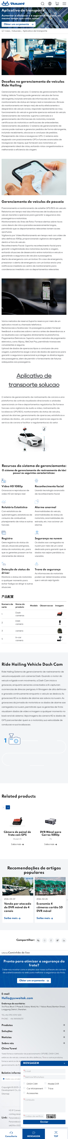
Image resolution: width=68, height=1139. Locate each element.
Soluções (16, 31)
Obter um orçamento (16, 24)
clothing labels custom (18, 1114)
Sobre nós (8, 1043)
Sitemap (5, 1094)
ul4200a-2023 (15, 1125)
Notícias (7, 1037)
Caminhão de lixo (19, 953)
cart (57, 3)
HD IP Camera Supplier (19, 1110)
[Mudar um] (51, 1116)
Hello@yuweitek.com (17, 998)
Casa (7, 31)
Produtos (7, 1025)
